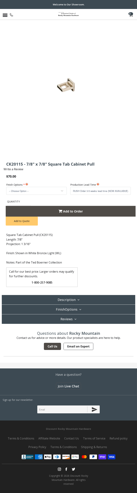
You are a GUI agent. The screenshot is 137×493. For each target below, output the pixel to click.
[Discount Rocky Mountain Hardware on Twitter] (73, 469)
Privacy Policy (37, 447)
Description (67, 300)
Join (68, 386)
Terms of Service (94, 438)
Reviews (66, 319)
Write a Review (13, 169)
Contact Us (71, 438)
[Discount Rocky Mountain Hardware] (68, 14)
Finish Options (14, 184)
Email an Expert (78, 346)
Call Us (52, 346)
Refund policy (119, 438)
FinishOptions (66, 309)
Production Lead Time (83, 184)
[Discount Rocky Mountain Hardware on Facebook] (66, 469)
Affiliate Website (49, 438)
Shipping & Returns (94, 447)
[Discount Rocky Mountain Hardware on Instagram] (59, 469)
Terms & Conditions (21, 438)
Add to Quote (22, 221)
